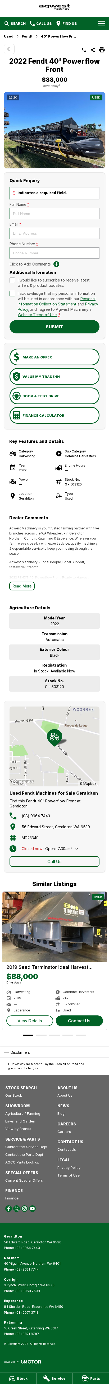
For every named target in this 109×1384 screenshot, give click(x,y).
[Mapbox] (23, 782)
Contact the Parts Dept (24, 1154)
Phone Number (24, 244)
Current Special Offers (24, 1180)
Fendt (27, 36)
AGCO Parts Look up (22, 1162)
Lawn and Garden (20, 1121)
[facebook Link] (8, 1208)
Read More (21, 586)
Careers (64, 1131)
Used (8, 36)
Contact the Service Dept (26, 1147)
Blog (61, 1113)
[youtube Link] (32, 1208)
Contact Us (79, 1020)
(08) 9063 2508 (27, 1291)
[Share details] (93, 50)
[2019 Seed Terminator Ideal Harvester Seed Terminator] (54, 927)
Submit (54, 326)
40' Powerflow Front (59, 36)
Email (15, 224)
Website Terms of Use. (37, 314)
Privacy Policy (68, 1167)
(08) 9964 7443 (36, 816)
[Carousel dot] (28, 1035)
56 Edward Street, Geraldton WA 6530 (56, 826)
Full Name (19, 204)
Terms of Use (68, 1175)
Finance (12, 1198)
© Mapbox (88, 784)
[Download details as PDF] (102, 50)
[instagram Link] (24, 1208)
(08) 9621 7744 (27, 1269)
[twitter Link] (16, 1208)
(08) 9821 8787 (27, 1334)
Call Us (54, 861)
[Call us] (84, 50)
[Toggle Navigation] (101, 23)
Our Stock (13, 1095)
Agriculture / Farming (22, 1113)
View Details (29, 1020)
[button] (54, 130)
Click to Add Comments (30, 264)
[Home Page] (54, 7)
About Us (64, 1095)
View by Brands (18, 1128)
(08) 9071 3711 (26, 1312)
